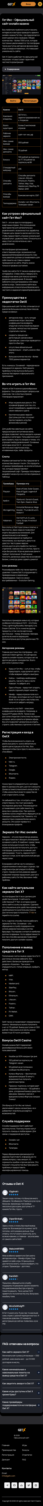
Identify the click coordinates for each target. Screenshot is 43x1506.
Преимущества (9, 1450)
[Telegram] (7, 1485)
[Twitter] (29, 1485)
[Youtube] (21, 1485)
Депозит (6, 1459)
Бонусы (25, 1450)
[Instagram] (36, 1485)
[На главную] (21, 1429)
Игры (24, 1445)
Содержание (13, 69)
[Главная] (11, 4)
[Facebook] (14, 1485)
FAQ (24, 1459)
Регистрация (8, 1455)
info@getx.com (8, 1475)
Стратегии (27, 1455)
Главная (6, 1445)
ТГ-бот (32, 912)
